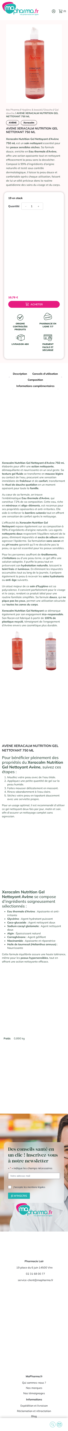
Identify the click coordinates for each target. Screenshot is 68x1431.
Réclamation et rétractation (34, 1411)
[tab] (20, 374)
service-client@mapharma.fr (35, 1280)
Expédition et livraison (34, 1405)
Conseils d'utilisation (45, 373)
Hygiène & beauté (32, 109)
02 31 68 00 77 (35, 1273)
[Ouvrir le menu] (5, 1424)
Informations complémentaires (35, 386)
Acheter (37, 304)
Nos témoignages (34, 1393)
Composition (35, 379)
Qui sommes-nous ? (34, 1382)
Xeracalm (28, 122)
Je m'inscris (19, 1195)
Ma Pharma (12, 109)
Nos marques (34, 1387)
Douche (48, 109)
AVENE (13, 122)
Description (20, 373)
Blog (34, 1416)
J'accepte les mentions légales (29, 1187)
